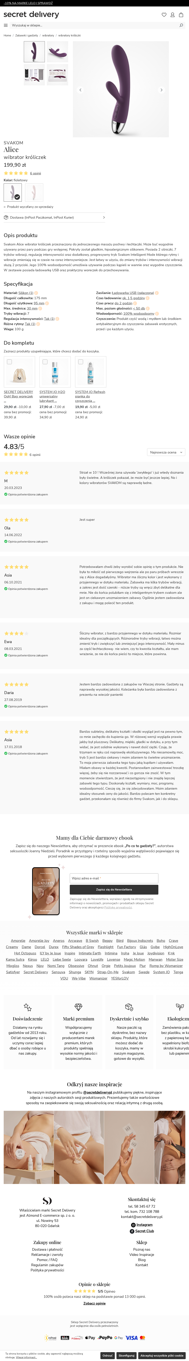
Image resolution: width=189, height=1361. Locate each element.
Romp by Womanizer (166, 966)
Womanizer (98, 978)
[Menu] (6, 25)
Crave (173, 940)
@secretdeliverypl (97, 1092)
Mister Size (174, 959)
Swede (144, 972)
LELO (45, 959)
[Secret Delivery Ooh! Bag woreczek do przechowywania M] (19, 371)
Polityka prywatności (47, 1270)
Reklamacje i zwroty (47, 1254)
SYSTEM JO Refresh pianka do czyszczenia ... (90, 396)
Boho (161, 940)
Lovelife (97, 959)
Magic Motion (134, 959)
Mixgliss (12, 966)
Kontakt (141, 1265)
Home (7, 35)
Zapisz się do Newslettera (114, 890)
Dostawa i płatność (47, 1249)
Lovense (113, 959)
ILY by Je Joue (50, 953)
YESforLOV (120, 978)
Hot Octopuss (25, 953)
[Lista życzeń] (164, 14)
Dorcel (40, 947)
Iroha (125, 953)
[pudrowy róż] (34, 192)
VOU (64, 978)
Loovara (81, 959)
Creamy (12, 947)
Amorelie (18, 940)
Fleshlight (106, 947)
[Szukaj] (181, 25)
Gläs (143, 947)
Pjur (143, 966)
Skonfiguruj (126, 1356)
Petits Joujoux (125, 966)
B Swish (92, 940)
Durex (54, 947)
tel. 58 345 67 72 (141, 1206)
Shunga (75, 972)
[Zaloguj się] (172, 14)
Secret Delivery (36, 972)
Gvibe (155, 947)
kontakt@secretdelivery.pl (142, 1216)
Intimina (111, 953)
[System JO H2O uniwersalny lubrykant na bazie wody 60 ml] (55, 371)
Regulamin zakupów (47, 1265)
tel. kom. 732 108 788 (142, 1211)
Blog (142, 1260)
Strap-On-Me (107, 972)
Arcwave (75, 940)
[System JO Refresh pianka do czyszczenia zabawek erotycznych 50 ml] (90, 371)
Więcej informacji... (26, 1357)
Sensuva (58, 972)
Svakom (13, 143)
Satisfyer (13, 972)
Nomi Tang (55, 966)
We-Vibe (79, 978)
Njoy (40, 966)
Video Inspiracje (141, 1254)
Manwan (155, 959)
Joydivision (155, 953)
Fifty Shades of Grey (78, 947)
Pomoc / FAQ (47, 1260)
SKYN (89, 972)
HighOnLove (173, 947)
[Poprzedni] (80, 89)
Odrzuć (108, 1356)
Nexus (28, 966)
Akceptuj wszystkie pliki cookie (161, 1356)
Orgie (106, 966)
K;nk (171, 953)
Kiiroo (32, 959)
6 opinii (35, 173)
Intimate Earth (90, 953)
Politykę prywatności (118, 907)
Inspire (70, 953)
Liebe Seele (62, 959)
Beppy (107, 940)
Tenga (178, 972)
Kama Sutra (15, 959)
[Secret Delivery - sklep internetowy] (31, 14)
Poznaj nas (141, 1249)
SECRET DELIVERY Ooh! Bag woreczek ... (18, 396)
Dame (26, 947)
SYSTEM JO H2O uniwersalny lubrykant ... (52, 396)
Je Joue (138, 953)
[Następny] (161, 89)
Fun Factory (126, 947)
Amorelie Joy (39, 940)
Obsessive (76, 966)
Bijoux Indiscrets (140, 940)
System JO (161, 972)
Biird (119, 940)
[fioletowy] (13, 192)
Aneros (58, 940)
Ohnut (93, 966)
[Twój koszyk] (183, 15)
